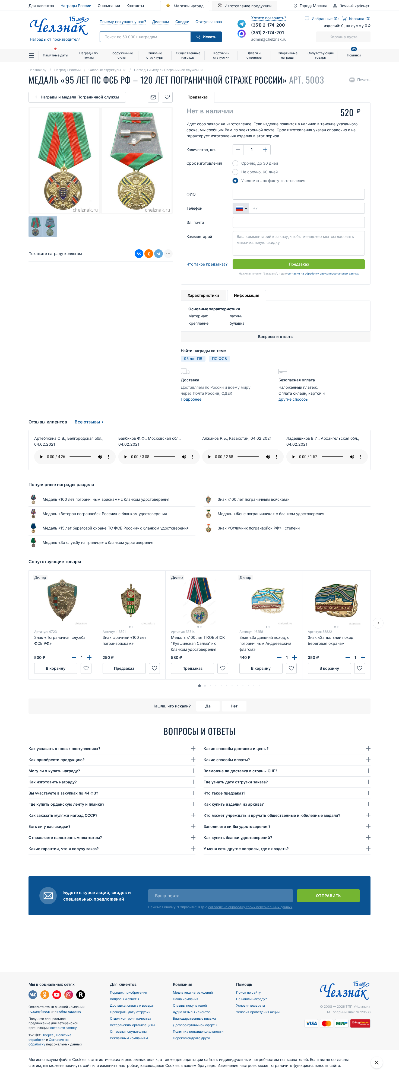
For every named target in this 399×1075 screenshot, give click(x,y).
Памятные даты (55, 55)
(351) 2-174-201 (267, 32)
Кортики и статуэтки (221, 55)
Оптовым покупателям (128, 1031)
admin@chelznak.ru (268, 39)
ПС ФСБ (219, 358)
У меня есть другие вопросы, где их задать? (246, 848)
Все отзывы (87, 422)
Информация (246, 295)
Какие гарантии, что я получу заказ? (63, 848)
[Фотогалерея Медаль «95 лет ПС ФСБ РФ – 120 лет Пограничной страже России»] (153, 97)
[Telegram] (158, 253)
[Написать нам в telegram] (241, 24)
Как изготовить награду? (52, 782)
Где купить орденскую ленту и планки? (66, 804)
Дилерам (160, 21)
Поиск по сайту (248, 992)
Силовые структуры (154, 55)
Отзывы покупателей (190, 1005)
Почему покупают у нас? (122, 21)
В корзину (55, 668)
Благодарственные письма (194, 1018)
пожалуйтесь (39, 1011)
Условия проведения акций (258, 1012)
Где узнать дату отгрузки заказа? (236, 782)
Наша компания (185, 999)
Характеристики (203, 295)
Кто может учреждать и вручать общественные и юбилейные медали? (272, 815)
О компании (109, 5)
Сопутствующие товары (321, 55)
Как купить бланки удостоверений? (238, 837)
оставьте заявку (63, 1028)
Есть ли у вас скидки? (49, 826)
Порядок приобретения (128, 992)
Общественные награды (188, 55)
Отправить (328, 895)
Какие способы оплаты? (227, 759)
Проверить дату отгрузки (130, 1012)
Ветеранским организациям (132, 1025)
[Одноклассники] (148, 253)
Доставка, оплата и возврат (132, 1005)
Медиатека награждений (193, 992)
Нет (234, 706)
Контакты (135, 5)
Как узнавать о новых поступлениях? (64, 748)
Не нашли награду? (251, 999)
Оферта (48, 1035)
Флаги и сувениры (254, 55)
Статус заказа (208, 21)
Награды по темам (88, 55)
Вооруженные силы (121, 55)
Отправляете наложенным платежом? (65, 837)
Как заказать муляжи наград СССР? (62, 815)
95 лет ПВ (193, 358)
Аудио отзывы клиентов (192, 1012)
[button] (199, 685)
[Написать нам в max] (241, 34)
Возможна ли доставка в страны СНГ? (240, 770)
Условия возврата (250, 1005)
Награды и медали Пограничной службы (80, 97)
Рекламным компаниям (129, 1038)
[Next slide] (378, 623)
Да (208, 706)
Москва (320, 6)
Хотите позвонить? (268, 17)
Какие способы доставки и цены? (236, 748)
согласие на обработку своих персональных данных (323, 273)
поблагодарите (69, 1011)
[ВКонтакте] (139, 253)
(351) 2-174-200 (268, 25)
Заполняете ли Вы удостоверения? (237, 826)
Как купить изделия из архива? (234, 804)
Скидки (182, 21)
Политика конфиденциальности (198, 1031)
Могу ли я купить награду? (54, 770)
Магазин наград (188, 6)
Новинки (354, 53)
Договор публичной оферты (195, 1025)
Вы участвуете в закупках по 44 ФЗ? (63, 793)
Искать (209, 36)
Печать (363, 79)
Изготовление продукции (247, 6)
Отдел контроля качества (130, 1018)
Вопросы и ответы (124, 999)
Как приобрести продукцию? (56, 759)
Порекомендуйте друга (191, 1038)
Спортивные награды (287, 55)
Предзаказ (198, 97)
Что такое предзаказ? (206, 264)
